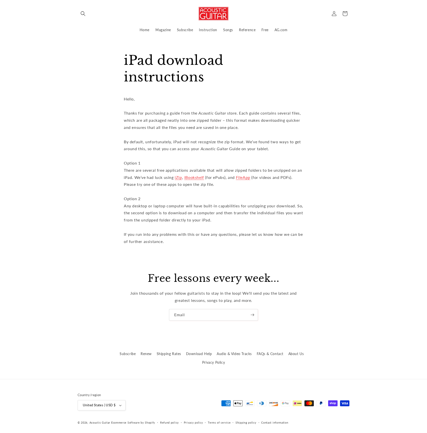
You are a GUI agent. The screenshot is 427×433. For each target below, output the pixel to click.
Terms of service (219, 422)
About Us (296, 354)
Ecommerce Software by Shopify (133, 422)
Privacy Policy (213, 362)
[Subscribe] (252, 315)
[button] (83, 13)
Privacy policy (193, 422)
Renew (146, 354)
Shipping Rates (169, 354)
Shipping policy (245, 422)
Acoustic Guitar (99, 422)
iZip (178, 177)
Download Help (199, 354)
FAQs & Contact (270, 354)
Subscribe (128, 354)
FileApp (243, 177)
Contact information (274, 422)
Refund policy (169, 422)
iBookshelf (194, 177)
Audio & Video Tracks (234, 354)
